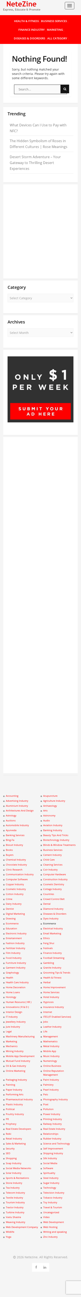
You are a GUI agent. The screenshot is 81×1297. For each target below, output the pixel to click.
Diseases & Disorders (29, 38)
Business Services (54, 21)
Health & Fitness (26, 21)
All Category (57, 38)
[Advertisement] (40, 231)
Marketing (55, 30)
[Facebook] (36, 1267)
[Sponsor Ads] (40, 421)
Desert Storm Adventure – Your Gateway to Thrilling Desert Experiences (35, 162)
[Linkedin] (44, 1267)
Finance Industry (31, 30)
